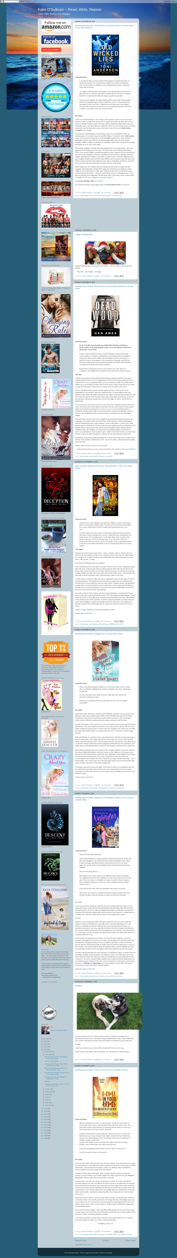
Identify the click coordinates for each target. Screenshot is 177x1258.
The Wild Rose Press (125, 1234)
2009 (45, 1135)
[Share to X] (119, 193)
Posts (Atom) (88, 1244)
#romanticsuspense (105, 195)
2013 (45, 1125)
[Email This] (115, 193)
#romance (112, 788)
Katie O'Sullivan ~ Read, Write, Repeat (69, 9)
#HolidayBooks (103, 788)
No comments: (106, 192)
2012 (45, 1127)
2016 (45, 1117)
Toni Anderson (117, 195)
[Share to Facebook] (121, 193)
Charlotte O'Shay (111, 1234)
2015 (45, 1119)
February (48, 1105)
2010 (45, 1133)
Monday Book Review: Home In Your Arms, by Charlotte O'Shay (101, 1070)
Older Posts (130, 1240)
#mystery (102, 456)
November (48, 1054)
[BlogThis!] (117, 193)
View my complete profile (59, 1030)
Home (106, 1240)
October (48, 1089)
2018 (45, 1111)
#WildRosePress (114, 624)
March (47, 1102)
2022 (45, 1044)
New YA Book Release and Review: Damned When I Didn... (56, 1069)
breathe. (78, 986)
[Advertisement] (105, 214)
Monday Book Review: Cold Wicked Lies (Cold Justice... (56, 1057)
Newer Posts (80, 1240)
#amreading (84, 195)
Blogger (109, 1253)
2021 (45, 1046)
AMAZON (99, 181)
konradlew (95, 1253)
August (47, 1094)
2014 (45, 1122)
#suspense (109, 456)
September (49, 1092)
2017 (45, 1114)
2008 (45, 1138)
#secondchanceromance (114, 976)
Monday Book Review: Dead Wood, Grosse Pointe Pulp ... (56, 1064)
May (46, 1100)
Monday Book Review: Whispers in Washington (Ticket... (56, 1077)
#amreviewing (93, 195)
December (48, 1052)
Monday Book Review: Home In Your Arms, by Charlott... (57, 1084)
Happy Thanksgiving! (83, 234)
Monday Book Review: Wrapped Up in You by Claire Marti (98, 634)
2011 (45, 1130)
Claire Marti (120, 788)
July (46, 1097)
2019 (45, 1108)
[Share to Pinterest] (123, 193)
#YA (121, 624)
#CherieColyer (103, 624)
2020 (45, 1049)
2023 (45, 1041)
